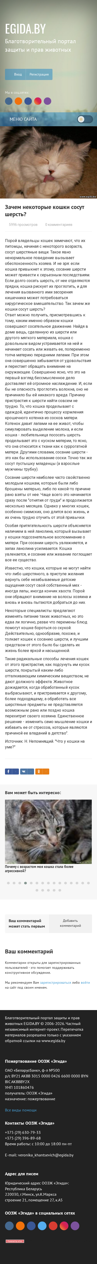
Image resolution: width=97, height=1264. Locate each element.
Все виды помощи (21, 1109)
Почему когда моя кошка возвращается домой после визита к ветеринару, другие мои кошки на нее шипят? (48, 873)
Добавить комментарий (70, 923)
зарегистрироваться (55, 982)
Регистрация (39, 74)
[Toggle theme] (85, 119)
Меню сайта (22, 119)
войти (85, 982)
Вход (17, 74)
